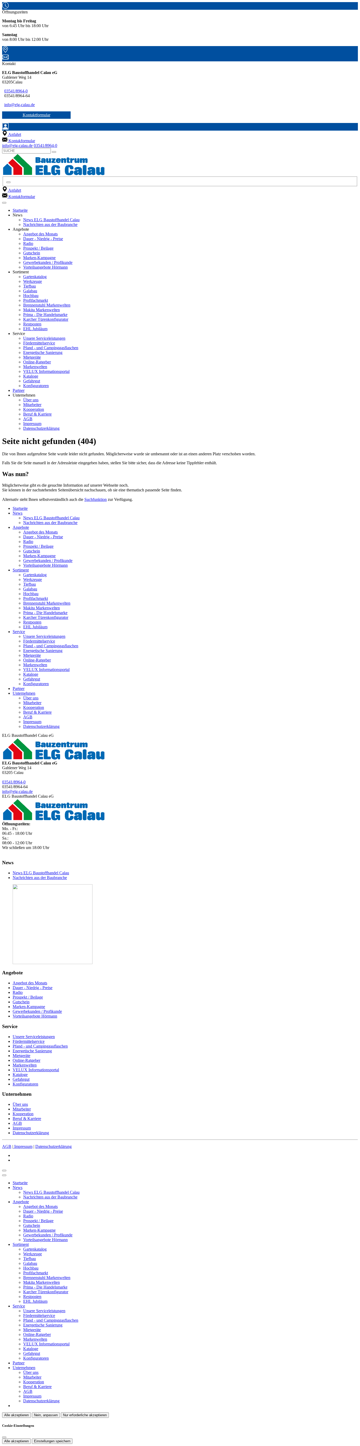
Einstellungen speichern (52, 1441)
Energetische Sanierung (42, 352)
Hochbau (30, 295)
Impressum (32, 423)
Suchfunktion (95, 499)
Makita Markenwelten (41, 310)
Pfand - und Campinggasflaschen (50, 348)
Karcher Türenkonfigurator (45, 319)
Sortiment (21, 570)
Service (19, 631)
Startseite (20, 210)
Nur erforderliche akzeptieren (85, 1415)
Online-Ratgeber (37, 362)
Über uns (30, 400)
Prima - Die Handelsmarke (45, 314)
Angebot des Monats (40, 234)
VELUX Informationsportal (46, 371)
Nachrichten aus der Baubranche (50, 224)
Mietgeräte (32, 357)
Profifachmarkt (35, 300)
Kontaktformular (36, 115)
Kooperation (33, 409)
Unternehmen (24, 693)
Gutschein (31, 253)
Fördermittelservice (39, 343)
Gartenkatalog (35, 276)
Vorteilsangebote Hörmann (45, 267)
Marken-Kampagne (39, 257)
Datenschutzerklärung (41, 428)
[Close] (4, 1175)
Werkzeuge (32, 281)
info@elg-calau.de (19, 104)
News (17, 513)
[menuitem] (11, 134)
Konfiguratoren (36, 385)
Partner (19, 390)
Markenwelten (35, 366)
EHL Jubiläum (35, 329)
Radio (28, 243)
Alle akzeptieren (16, 1415)
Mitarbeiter (32, 404)
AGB (27, 419)
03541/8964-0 (16, 91)
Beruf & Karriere (37, 414)
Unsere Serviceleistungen (44, 338)
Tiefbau (29, 286)
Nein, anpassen (46, 1415)
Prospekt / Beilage (38, 248)
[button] (4, 203)
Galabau (30, 291)
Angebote (21, 527)
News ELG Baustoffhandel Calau (51, 220)
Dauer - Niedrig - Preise (43, 238)
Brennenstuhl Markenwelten (46, 305)
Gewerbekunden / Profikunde (47, 262)
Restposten (32, 324)
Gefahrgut (31, 381)
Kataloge (30, 376)
